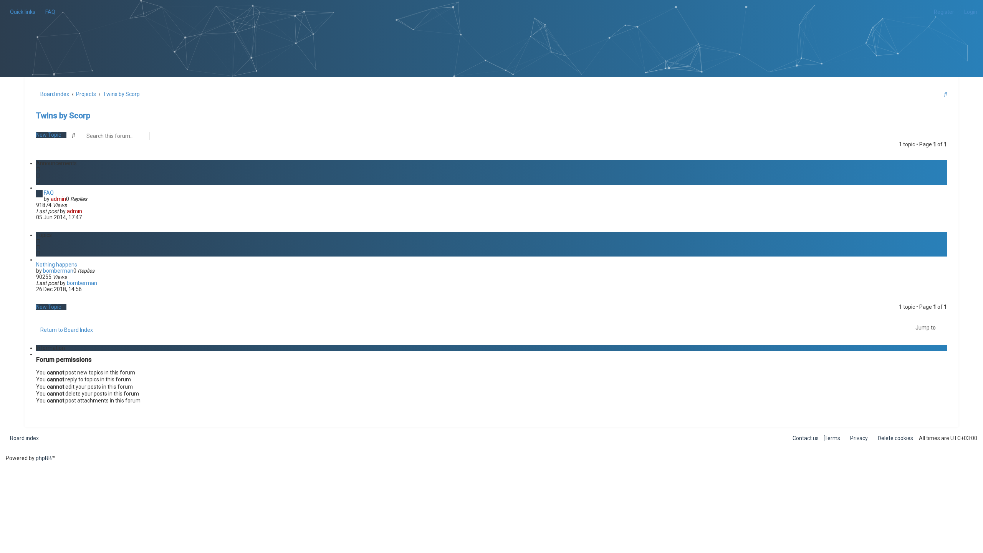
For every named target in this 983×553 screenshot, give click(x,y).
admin (58, 199)
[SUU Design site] (492, 29)
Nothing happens (56, 265)
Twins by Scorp (63, 115)
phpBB (44, 458)
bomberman (58, 271)
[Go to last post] (85, 211)
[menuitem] (48, 12)
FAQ (49, 193)
